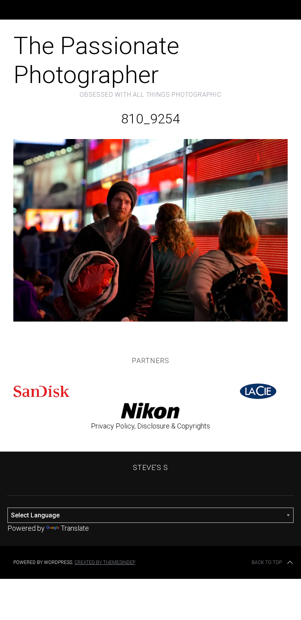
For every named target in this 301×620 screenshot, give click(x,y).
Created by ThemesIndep (104, 562)
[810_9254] (150, 319)
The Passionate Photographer (96, 60)
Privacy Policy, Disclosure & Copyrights (150, 426)
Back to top (267, 562)
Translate (75, 528)
